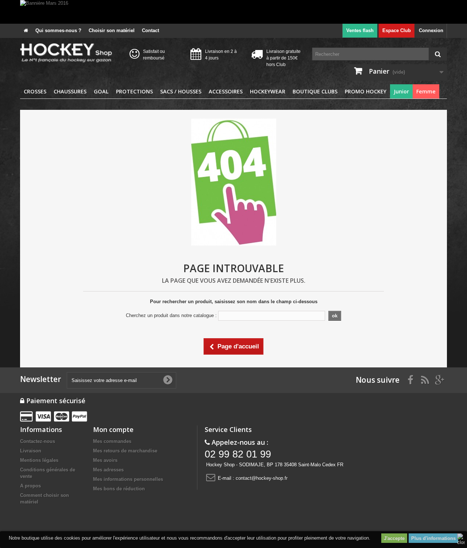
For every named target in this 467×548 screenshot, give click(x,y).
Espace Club (396, 30)
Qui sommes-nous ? (58, 30)
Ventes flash (360, 30)
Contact (150, 30)
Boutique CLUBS (315, 91)
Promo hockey (365, 91)
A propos (30, 486)
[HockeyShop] (69, 53)
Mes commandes (112, 441)
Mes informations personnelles (128, 479)
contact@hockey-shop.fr (261, 478)
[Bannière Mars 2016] (233, 12)
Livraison (30, 451)
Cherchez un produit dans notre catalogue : (171, 315)
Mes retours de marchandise (125, 451)
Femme (426, 91)
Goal (101, 91)
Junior (401, 91)
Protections (134, 91)
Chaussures (70, 91)
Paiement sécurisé (54, 400)
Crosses (35, 91)
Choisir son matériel (112, 30)
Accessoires (226, 91)
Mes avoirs (105, 460)
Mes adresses (108, 469)
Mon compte (113, 429)
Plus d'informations (433, 538)
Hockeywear (267, 91)
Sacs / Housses (180, 91)
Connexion (431, 30)
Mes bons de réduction (119, 488)
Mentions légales (39, 460)
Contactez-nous (37, 441)
